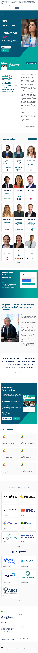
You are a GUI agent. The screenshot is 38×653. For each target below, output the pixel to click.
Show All (19, 262)
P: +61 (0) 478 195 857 (6, 413)
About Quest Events (23, 618)
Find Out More (16, 418)
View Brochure (5, 50)
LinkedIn (21, 619)
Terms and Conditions (31, 638)
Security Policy (34, 640)
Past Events (21, 616)
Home (20, 614)
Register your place (6, 47)
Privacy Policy (23, 638)
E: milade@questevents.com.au (7, 414)
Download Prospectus (31, 63)
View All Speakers (32, 139)
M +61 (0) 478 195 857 (5, 631)
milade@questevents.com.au (6, 629)
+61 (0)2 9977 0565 (23, 627)
